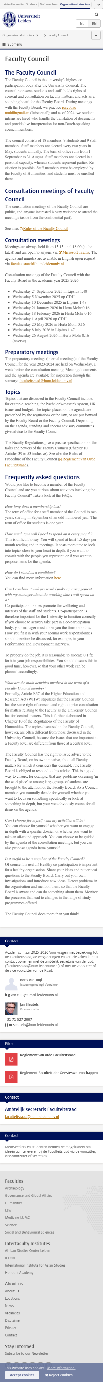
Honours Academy (19, 1272)
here (57, 577)
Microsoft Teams (75, 252)
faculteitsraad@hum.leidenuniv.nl (37, 263)
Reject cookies (60, 1375)
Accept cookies (22, 1375)
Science (11, 1225)
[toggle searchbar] (96, 14)
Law (8, 1210)
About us (12, 1291)
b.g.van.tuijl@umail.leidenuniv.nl (31, 995)
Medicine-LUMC (17, 1217)
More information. (61, 1368)
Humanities (13, 1203)
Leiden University (13, 4)
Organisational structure (75, 4)
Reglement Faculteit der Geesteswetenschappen (59, 1073)
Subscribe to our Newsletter (26, 1353)
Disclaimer (13, 1320)
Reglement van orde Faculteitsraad (48, 1055)
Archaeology (14, 1188)
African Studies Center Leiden (27, 1250)
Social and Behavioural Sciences (29, 1232)
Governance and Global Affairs (28, 1195)
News (9, 1305)
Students (31, 4)
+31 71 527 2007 (18, 1019)
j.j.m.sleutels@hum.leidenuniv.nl (31, 1025)
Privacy (10, 1327)
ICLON (10, 1258)
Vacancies (12, 1313)
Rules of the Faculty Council (45, 228)
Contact (11, 1335)
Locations (12, 1298)
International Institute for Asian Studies (35, 1265)
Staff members (49, 4)
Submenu (15, 44)
